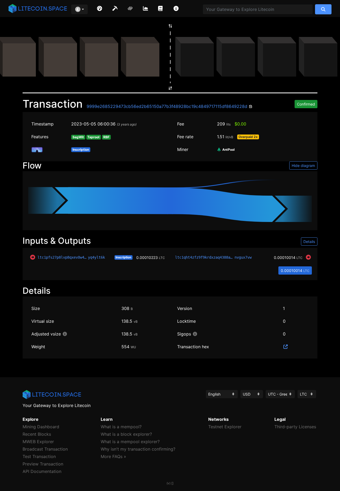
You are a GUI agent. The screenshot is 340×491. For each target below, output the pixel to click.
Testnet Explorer (224, 426)
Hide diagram (303, 165)
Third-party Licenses (295, 426)
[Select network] (79, 9)
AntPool (228, 150)
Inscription (123, 257)
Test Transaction (39, 456)
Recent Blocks (37, 434)
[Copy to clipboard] (250, 106)
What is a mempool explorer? (130, 441)
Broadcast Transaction (45, 449)
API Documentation (42, 471)
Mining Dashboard (41, 426)
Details (309, 241)
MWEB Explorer (38, 441)
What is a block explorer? (126, 434)
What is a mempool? (121, 426)
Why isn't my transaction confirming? (138, 449)
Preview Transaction (43, 464)
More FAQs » (113, 456)
